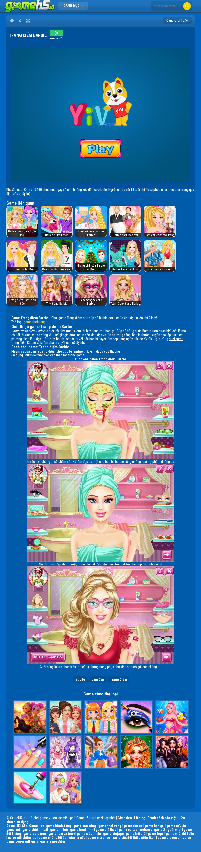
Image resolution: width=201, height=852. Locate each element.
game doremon (34, 834)
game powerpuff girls (22, 841)
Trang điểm (118, 679)
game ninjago (113, 834)
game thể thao (106, 830)
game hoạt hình (81, 830)
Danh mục (72, 6)
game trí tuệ (59, 830)
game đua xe (133, 826)
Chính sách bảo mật (161, 818)
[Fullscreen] (28, 20)
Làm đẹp (98, 679)
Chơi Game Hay (33, 826)
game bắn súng (84, 826)
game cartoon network (135, 830)
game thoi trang (35, 322)
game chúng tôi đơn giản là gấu (62, 837)
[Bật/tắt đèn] (20, 20)
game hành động (58, 826)
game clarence (99, 837)
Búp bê (80, 679)
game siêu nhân (89, 834)
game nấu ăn (176, 826)
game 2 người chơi (167, 830)
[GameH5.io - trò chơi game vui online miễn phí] (30, 11)
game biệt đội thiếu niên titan (133, 837)
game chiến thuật (35, 830)
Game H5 (13, 826)
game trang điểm (52, 841)
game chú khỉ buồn (180, 834)
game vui (13, 830)
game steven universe (174, 837)
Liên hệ (139, 818)
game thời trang (110, 826)
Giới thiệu (125, 818)
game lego (156, 834)
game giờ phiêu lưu (22, 837)
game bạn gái (155, 826)
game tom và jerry (61, 834)
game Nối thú (136, 834)
